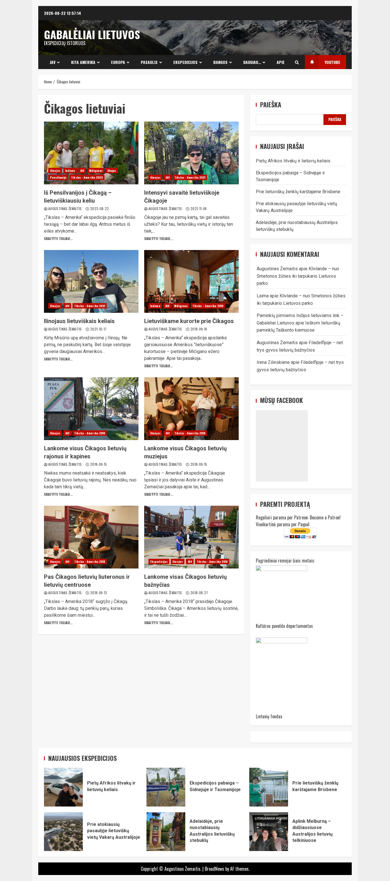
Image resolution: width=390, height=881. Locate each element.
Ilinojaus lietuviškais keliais (91, 281)
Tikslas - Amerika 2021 (189, 177)
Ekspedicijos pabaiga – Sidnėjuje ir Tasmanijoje (165, 787)
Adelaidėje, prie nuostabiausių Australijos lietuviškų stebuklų (165, 831)
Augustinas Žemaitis (65, 208)
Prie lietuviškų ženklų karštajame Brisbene (298, 191)
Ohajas (111, 170)
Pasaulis (149, 62)
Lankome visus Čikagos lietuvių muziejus (191, 408)
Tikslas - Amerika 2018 (207, 306)
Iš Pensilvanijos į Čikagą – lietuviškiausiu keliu (91, 153)
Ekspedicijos (185, 62)
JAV (52, 62)
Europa (118, 62)
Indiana (70, 170)
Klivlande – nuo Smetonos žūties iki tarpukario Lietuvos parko (298, 276)
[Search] (297, 62)
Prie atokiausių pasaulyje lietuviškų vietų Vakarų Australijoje (63, 831)
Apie (281, 62)
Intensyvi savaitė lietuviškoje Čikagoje (191, 153)
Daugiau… (252, 62)
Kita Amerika (83, 62)
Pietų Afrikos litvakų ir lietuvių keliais (293, 161)
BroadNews (214, 868)
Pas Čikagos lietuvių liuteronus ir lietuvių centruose (91, 537)
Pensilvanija (58, 177)
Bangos (220, 62)
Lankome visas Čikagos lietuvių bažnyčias (191, 537)
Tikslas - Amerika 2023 (87, 177)
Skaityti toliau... (58, 238)
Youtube (332, 62)
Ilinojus (55, 170)
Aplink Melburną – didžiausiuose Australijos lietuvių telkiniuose (268, 831)
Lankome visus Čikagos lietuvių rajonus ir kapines (91, 408)
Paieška (270, 104)
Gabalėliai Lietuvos (92, 34)
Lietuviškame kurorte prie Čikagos (191, 281)
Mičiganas (95, 170)
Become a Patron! (325, 517)
